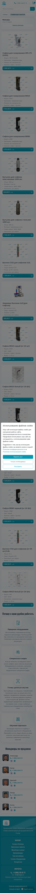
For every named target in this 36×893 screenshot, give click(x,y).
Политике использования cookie (14, 452)
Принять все (18, 457)
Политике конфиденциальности (14, 449)
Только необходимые (18, 461)
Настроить (18, 466)
